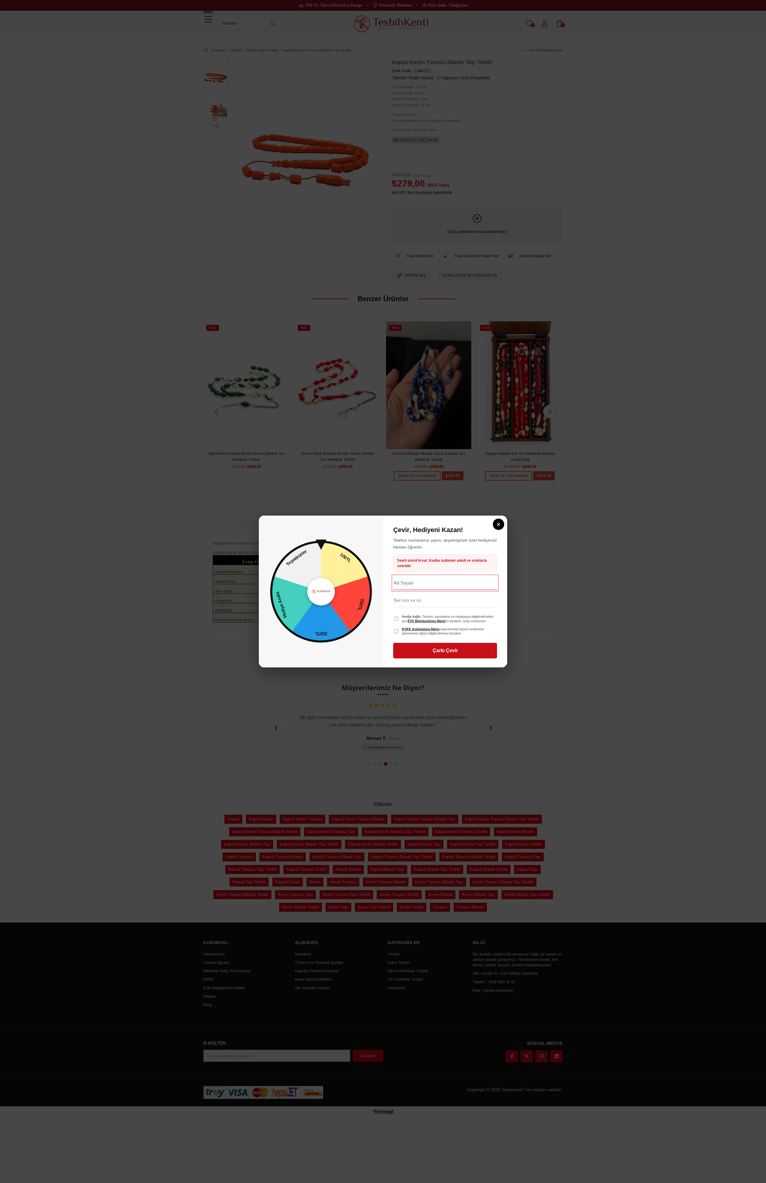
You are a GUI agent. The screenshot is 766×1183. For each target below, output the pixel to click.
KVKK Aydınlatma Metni (421, 629)
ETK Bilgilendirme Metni (427, 621)
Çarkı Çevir (445, 650)
